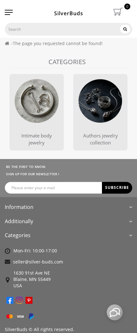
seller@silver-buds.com (38, 262)
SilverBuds (68, 13)
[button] (118, 105)
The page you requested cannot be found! (58, 43)
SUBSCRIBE (117, 187)
